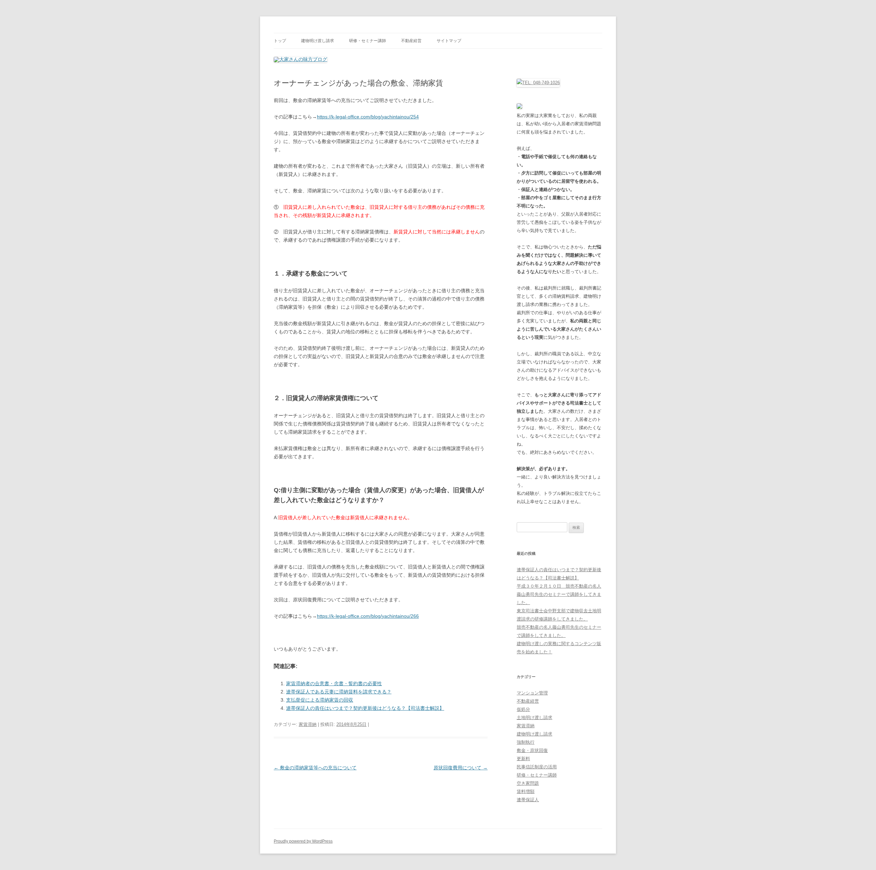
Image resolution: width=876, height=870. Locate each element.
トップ (280, 40)
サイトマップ (449, 40)
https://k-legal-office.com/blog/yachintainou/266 (368, 616)
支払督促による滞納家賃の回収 (319, 700)
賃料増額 (525, 791)
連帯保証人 (528, 799)
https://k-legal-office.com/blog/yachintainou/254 (368, 116)
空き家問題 (528, 783)
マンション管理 (532, 692)
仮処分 (523, 709)
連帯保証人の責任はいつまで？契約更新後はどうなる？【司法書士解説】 (365, 708)
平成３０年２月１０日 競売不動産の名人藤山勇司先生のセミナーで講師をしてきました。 (559, 594)
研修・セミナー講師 (367, 40)
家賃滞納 (308, 724)
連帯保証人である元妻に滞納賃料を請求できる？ (338, 691)
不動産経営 (411, 40)
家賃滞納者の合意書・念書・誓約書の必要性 (334, 683)
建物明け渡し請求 (317, 40)
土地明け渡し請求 (534, 717)
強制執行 (525, 742)
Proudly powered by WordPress (303, 841)
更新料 (523, 758)
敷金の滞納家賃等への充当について (315, 767)
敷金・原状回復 (532, 750)
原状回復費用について (461, 767)
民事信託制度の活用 (537, 766)
